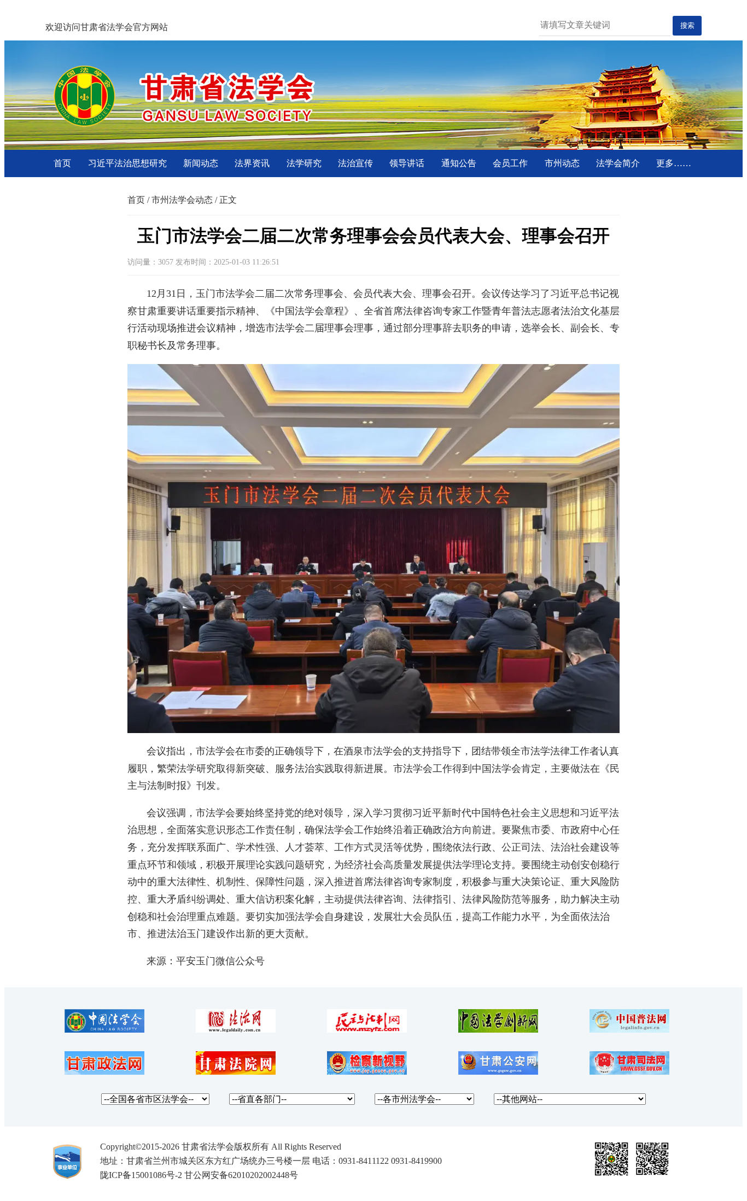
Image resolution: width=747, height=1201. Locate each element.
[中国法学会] (104, 1029)
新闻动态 (200, 163)
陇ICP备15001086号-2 (141, 1175)
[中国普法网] (629, 1029)
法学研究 (304, 163)
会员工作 (510, 163)
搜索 (687, 25)
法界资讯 (252, 163)
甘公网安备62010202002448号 (241, 1175)
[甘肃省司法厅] (629, 1071)
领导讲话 (406, 163)
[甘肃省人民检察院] (367, 1071)
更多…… (673, 163)
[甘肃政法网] (104, 1071)
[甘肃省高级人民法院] (236, 1071)
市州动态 (562, 163)
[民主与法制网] (367, 1029)
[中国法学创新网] (498, 1029)
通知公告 (458, 163)
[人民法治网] (236, 1029)
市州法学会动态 (182, 199)
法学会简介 (618, 163)
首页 (62, 163)
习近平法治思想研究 (127, 163)
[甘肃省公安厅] (498, 1071)
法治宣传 (355, 163)
